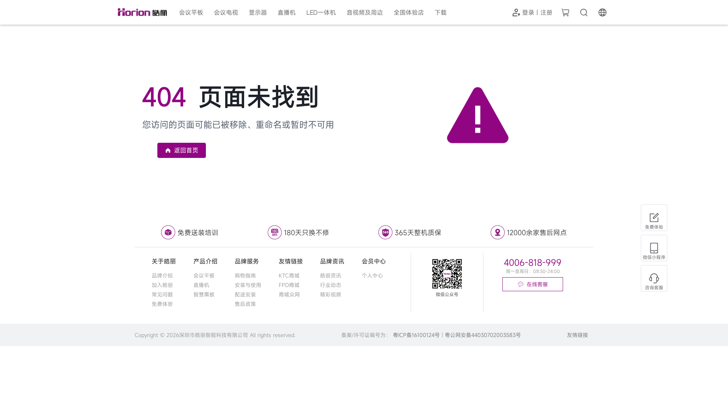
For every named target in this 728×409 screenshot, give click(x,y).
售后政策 (245, 304)
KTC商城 (289, 275)
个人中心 (372, 275)
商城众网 (289, 294)
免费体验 (162, 304)
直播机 (201, 285)
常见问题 (162, 294)
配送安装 (245, 294)
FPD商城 (289, 285)
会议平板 (204, 275)
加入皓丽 (162, 285)
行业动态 (330, 285)
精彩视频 (330, 294)
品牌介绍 (162, 275)
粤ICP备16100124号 (416, 335)
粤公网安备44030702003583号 (483, 335)
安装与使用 (248, 285)
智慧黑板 (204, 294)
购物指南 (245, 275)
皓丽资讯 (330, 275)
